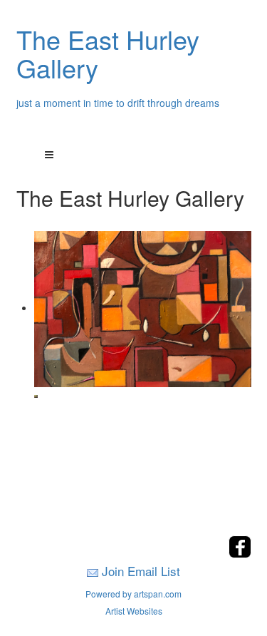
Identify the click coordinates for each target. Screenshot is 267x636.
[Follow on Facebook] (240, 554)
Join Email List (141, 571)
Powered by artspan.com (133, 594)
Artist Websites (133, 611)
